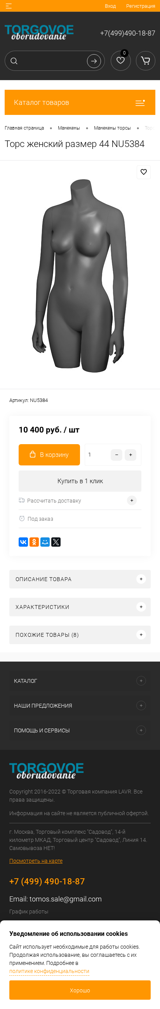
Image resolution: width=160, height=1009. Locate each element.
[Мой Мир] (45, 542)
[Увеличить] (80, 276)
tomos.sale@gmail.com (66, 899)
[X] (56, 542)
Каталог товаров (41, 102)
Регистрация (140, 6)
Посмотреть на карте (36, 861)
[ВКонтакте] (23, 542)
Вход (110, 6)
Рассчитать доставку (54, 501)
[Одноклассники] (34, 542)
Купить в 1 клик (80, 481)
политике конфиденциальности (49, 971)
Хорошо (80, 990)
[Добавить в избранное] (144, 172)
